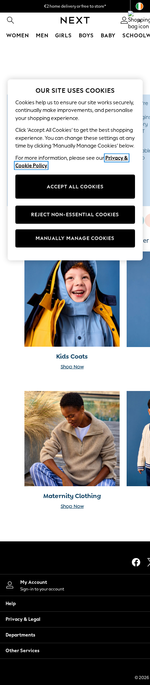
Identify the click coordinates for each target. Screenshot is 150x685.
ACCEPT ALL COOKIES (75, 186)
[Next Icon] (75, 20)
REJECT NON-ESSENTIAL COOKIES (75, 215)
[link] (10, 20)
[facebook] (136, 562)
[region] (75, 169)
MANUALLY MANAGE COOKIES (75, 238)
